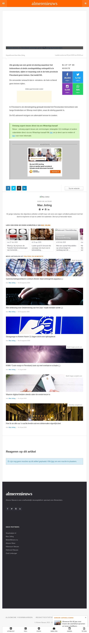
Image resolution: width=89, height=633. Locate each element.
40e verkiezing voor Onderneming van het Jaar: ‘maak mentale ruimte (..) (34, 308)
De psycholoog (38, 238)
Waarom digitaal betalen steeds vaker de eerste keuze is (28, 394)
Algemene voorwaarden (19, 617)
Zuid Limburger (11, 553)
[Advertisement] (47, 29)
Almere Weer (10, 543)
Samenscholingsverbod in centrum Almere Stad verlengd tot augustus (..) (34, 279)
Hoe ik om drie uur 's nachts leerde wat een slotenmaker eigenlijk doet (33, 423)
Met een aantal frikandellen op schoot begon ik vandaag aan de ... (66, 248)
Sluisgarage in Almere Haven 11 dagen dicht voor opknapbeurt (30, 337)
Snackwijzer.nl (11, 533)
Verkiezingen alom (15, 238)
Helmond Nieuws (12, 550)
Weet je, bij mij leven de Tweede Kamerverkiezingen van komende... (17, 248)
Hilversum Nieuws (12, 546)
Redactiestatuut (45, 617)
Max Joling (12, 282)
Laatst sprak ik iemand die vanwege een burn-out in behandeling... (41, 248)
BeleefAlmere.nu (12, 540)
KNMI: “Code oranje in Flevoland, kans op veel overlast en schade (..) (33, 366)
